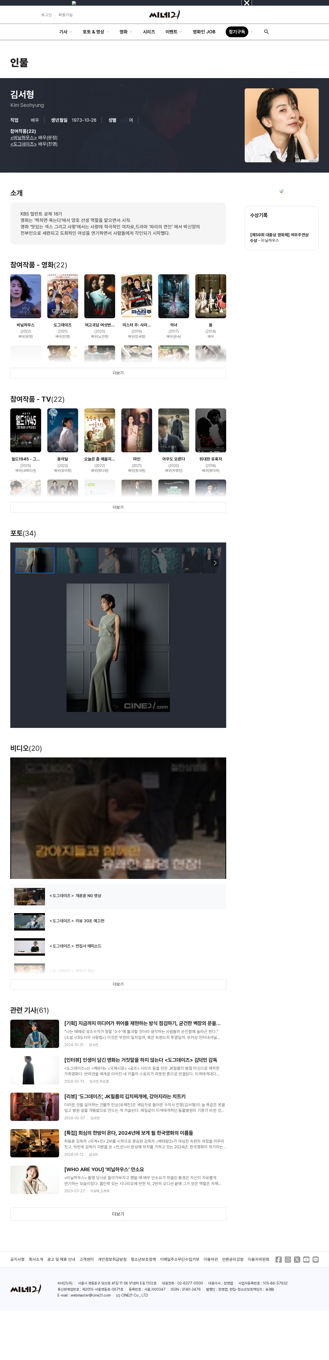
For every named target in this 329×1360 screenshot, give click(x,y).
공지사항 (17, 1259)
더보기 (118, 373)
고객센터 (86, 1259)
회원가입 (65, 15)
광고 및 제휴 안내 (61, 1259)
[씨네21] (164, 15)
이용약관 (211, 1259)
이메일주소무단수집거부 (180, 1259)
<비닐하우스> (23, 137)
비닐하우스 (270, 240)
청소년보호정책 (143, 1259)
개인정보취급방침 (112, 1259)
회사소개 (36, 1259)
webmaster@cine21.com (91, 1295)
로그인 (46, 15)
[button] (215, 563)
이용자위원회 (258, 1259)
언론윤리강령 (233, 1259)
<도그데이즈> (23, 144)
